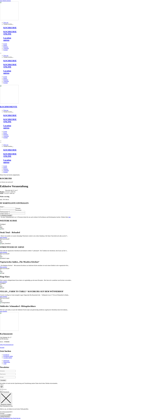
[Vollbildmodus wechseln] (2, 389)
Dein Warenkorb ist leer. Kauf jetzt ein (10, 418)
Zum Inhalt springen (5, 0)
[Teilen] (4, 389)
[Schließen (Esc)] (5, 389)
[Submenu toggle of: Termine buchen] (12, 24)
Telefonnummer (4, 212)
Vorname (18, 208)
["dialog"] (81, 405)
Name (2, 206)
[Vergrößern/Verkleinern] (0, 389)
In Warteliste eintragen (6, 215)
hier (70, 217)
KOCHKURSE (10, 28)
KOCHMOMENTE (8, 107)
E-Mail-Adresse (4, 213)
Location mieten (7, 39)
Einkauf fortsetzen (5, 416)
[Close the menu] (0, 142)
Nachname (18, 210)
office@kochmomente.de (6, 344)
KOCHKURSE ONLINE (10, 33)
